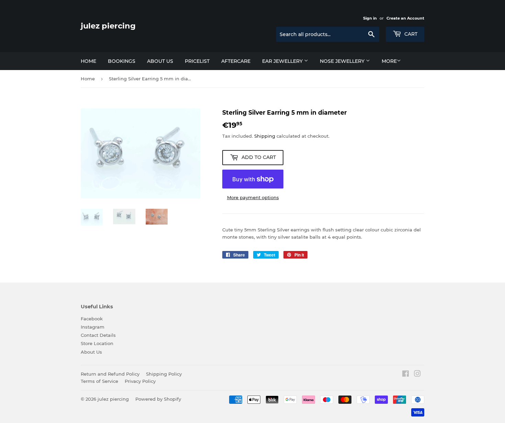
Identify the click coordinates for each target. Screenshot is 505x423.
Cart (410, 34)
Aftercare (235, 61)
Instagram (92, 327)
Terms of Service (99, 381)
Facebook (92, 318)
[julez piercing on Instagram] (417, 374)
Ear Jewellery (283, 61)
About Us (91, 352)
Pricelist (197, 61)
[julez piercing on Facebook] (405, 374)
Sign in (370, 18)
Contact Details (98, 335)
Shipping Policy (164, 374)
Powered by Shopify (158, 399)
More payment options (253, 197)
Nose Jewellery (343, 61)
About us (160, 61)
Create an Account (405, 18)
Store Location (97, 343)
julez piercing (108, 26)
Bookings (121, 61)
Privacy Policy (140, 381)
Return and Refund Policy (110, 374)
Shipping (264, 136)
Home (88, 61)
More (389, 61)
